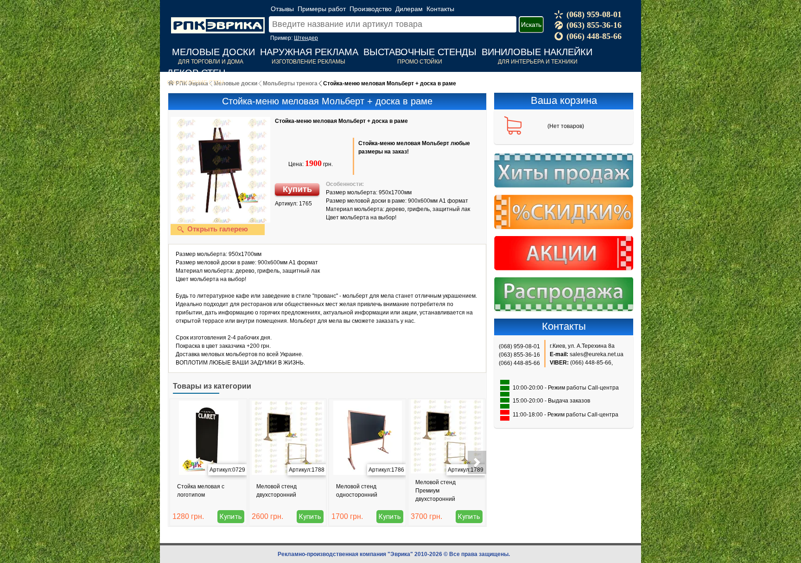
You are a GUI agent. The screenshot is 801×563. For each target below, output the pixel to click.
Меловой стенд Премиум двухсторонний (435, 490)
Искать (531, 24)
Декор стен (196, 73)
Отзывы (282, 9)
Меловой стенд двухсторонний (276, 490)
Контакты (440, 9)
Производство (371, 9)
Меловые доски (213, 52)
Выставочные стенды (420, 52)
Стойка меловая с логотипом (200, 490)
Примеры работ (322, 9)
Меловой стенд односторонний (356, 490)
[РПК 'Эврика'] (218, 18)
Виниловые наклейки (537, 52)
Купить (297, 189)
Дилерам (409, 9)
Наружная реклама (309, 52)
